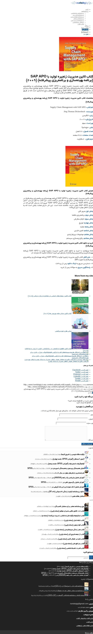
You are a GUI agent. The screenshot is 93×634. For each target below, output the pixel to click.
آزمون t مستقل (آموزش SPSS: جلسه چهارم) (72, 571)
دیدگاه (90, 440)
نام (91, 415)
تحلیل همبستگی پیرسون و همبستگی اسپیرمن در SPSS (64, 573)
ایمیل (90, 419)
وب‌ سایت (90, 423)
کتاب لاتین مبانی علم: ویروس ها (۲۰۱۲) (57, 314)
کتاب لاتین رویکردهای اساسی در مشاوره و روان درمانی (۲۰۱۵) (49, 296)
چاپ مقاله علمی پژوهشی (84, 626)
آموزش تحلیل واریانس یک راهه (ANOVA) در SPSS (65, 575)
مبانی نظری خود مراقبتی (63, 331)
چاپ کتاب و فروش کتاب (84, 618)
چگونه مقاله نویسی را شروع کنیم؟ (76, 566)
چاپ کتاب (89, 622)
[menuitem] (44, 10)
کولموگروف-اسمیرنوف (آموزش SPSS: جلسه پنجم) (70, 569)
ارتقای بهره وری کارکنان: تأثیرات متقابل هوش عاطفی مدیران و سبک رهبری (56, 360)
